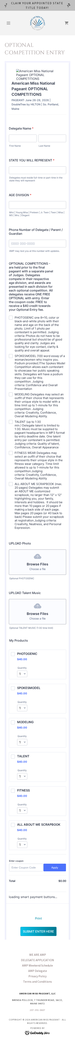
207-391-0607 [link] (37, 1010)
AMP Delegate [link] (37, 971)
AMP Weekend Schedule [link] (37, 965)
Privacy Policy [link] (37, 976)
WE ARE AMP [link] (37, 955)
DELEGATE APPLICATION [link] (37, 960)
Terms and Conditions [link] (37, 981)
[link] (37, 23)
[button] (9, 23)
